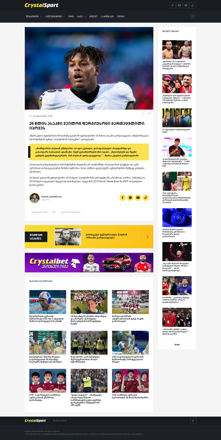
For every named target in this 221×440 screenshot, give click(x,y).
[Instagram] (130, 197)
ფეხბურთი (32, 16)
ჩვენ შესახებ (60, 420)
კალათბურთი (53, 16)
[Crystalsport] (41, 5)
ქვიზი (120, 16)
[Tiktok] (145, 197)
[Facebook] (122, 197)
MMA (71, 16)
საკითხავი (107, 16)
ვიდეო (93, 16)
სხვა (80, 16)
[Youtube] (138, 197)
